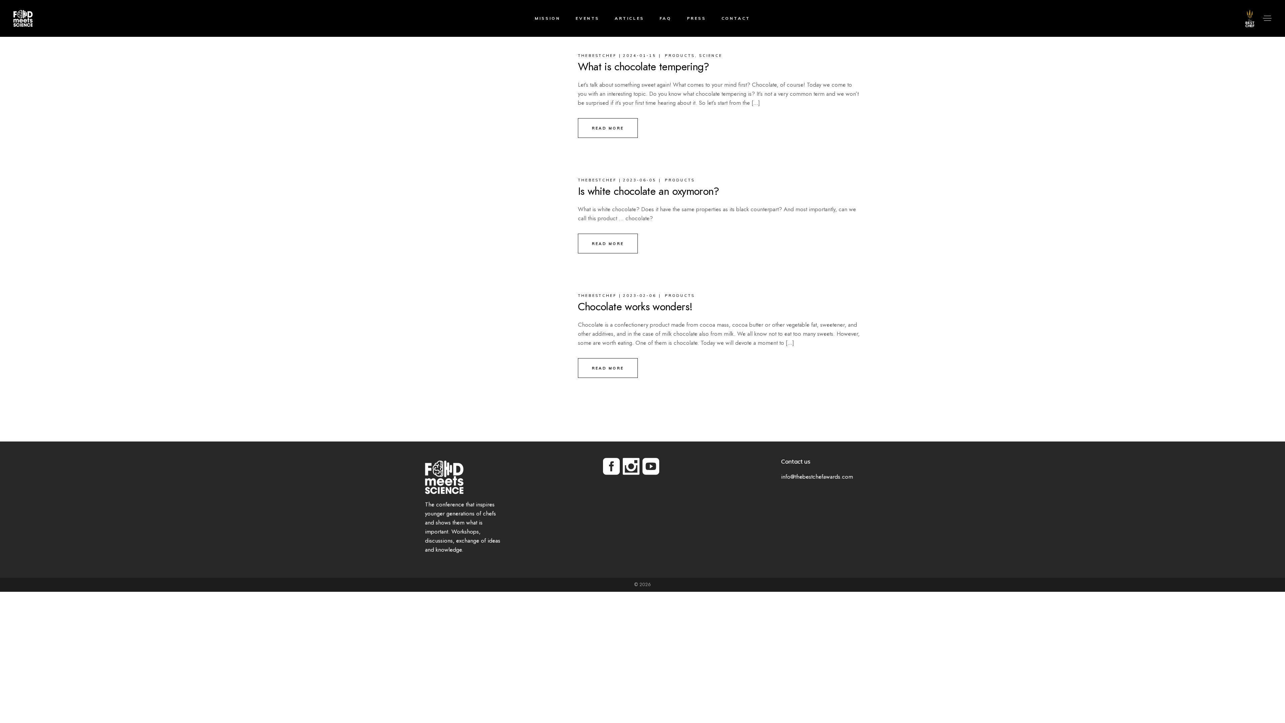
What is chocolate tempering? (643, 66)
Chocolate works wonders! (635, 306)
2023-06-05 (639, 180)
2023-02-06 (639, 295)
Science (710, 55)
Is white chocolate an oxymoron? (648, 191)
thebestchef (597, 55)
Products (680, 55)
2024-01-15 (639, 55)
